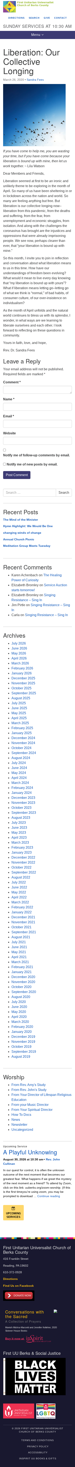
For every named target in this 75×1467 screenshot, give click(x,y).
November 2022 (23, 862)
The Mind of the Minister (20, 519)
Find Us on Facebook (18, 1285)
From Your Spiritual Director (31, 1109)
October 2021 (21, 927)
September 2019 (23, 1051)
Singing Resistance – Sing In (46, 615)
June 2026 (19, 648)
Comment (12, 382)
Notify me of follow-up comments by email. (36, 455)
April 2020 (19, 1017)
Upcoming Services (13, 1215)
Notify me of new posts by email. (32, 464)
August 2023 (20, 817)
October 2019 (21, 1046)
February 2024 (22, 788)
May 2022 (18, 892)
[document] (37, 636)
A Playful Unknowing (30, 1152)
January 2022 (21, 912)
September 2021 (23, 932)
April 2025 (19, 718)
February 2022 (22, 907)
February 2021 (22, 967)
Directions (16, 18)
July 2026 (18, 643)
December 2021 (23, 917)
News (15, 1119)
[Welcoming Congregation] (46, 1410)
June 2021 (19, 947)
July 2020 (18, 1002)
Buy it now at (15, 1338)
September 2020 (23, 992)
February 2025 (22, 728)
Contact (60, 18)
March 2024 (20, 783)
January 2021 (21, 972)
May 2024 (18, 773)
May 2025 (18, 713)
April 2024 (19, 778)
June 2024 (19, 768)
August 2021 (20, 937)
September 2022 (23, 872)
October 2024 (21, 748)
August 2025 (20, 698)
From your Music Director (30, 1104)
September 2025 (23, 693)
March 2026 (20, 663)
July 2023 (18, 822)
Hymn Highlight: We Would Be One (28, 526)
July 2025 (18, 703)
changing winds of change (22, 532)
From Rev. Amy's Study (28, 1085)
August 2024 (20, 758)
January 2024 (21, 792)
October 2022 (21, 867)
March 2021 (20, 962)
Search (34, 18)
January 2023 (21, 852)
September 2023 (23, 812)
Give (47, 18)
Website (9, 433)
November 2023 (23, 802)
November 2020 (23, 982)
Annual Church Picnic (18, 539)
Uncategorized (22, 1129)
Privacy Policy (38, 1446)
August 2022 (20, 877)
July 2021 (18, 942)
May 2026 (18, 653)
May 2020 (18, 1012)
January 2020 (21, 1031)
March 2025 (20, 723)
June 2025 (19, 708)
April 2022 (19, 897)
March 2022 (20, 902)
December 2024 (23, 738)
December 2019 (23, 1036)
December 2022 (23, 857)
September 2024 (23, 753)
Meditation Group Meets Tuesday (26, 545)
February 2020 (22, 1026)
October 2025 (21, 688)
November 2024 (23, 743)
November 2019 (23, 1041)
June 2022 (19, 887)
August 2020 (20, 997)
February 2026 (22, 668)
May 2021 (18, 952)
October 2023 (21, 807)
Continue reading (48, 1196)
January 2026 (21, 673)
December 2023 (23, 797)
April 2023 (19, 837)
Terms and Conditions (37, 1440)
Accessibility (38, 1452)
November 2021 (23, 922)
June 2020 (19, 1007)
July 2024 (18, 763)
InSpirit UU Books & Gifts (37, 1458)
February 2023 (22, 847)
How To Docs (21, 1114)
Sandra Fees (35, 79)
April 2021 (19, 957)
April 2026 (19, 658)
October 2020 (21, 987)
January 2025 (21, 733)
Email (8, 416)
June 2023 (19, 827)
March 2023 (20, 842)
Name (8, 399)
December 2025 (23, 678)
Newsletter (19, 1124)
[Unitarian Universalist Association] (19, 1410)
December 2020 (23, 977)
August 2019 (20, 1056)
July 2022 (18, 882)
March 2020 (20, 1021)
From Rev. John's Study (28, 1090)
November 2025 (23, 683)
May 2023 (18, 832)
